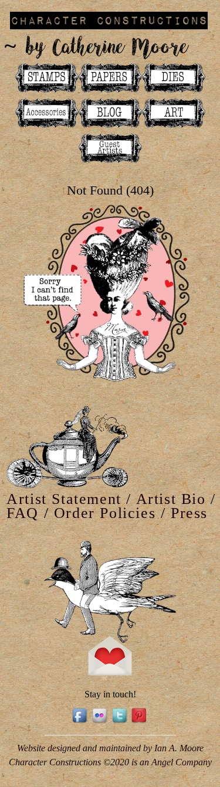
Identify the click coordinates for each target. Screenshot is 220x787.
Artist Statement (63, 498)
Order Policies (104, 513)
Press (189, 513)
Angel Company (181, 762)
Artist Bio (171, 498)
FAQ (22, 513)
